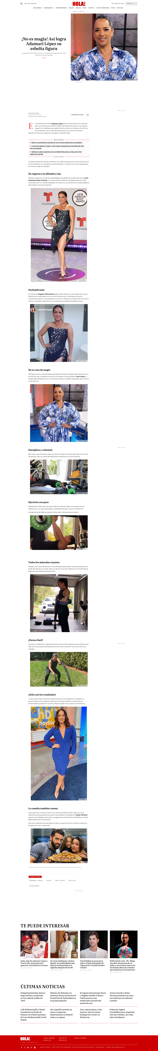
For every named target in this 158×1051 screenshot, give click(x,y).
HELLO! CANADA (80, 1038)
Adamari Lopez (36, 880)
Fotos (113, 8)
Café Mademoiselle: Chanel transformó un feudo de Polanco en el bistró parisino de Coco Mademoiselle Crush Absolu (33, 1014)
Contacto (100, 1047)
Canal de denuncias (115, 1047)
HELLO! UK (63, 1038)
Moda (84, 8)
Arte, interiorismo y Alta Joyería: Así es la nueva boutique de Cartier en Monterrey (91, 1013)
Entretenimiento (61, 8)
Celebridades (48, 8)
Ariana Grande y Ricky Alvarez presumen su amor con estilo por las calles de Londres (122, 996)
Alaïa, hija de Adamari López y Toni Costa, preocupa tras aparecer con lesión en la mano (34, 963)
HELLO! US (63, 1040)
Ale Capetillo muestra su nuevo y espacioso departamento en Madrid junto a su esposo (61, 1013)
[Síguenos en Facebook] (22, 1047)
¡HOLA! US (47, 1040)
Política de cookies (61, 1047)
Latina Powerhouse (102, 8)
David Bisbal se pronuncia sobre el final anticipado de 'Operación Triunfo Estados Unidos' (92, 964)
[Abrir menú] (21, 3)
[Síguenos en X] (25, 1047)
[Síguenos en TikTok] (35, 1047)
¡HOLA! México (37, 8)
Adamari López (57, 123)
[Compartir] (88, 115)
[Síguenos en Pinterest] (32, 1047)
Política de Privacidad (83, 1047)
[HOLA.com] (79, 4)
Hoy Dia (72, 880)
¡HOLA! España (49, 1038)
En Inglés (120, 8)
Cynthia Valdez (33, 113)
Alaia (49, 880)
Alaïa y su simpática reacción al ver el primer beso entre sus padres (56, 142)
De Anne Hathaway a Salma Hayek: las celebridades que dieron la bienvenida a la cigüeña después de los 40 (62, 964)
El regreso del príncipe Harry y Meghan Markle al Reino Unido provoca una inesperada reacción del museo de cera (93, 997)
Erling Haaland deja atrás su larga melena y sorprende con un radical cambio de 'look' (32, 996)
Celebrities (81, 11)
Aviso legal (45, 1047)
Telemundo (34, 886)
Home (74, 11)
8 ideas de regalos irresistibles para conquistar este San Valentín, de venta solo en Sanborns (122, 1013)
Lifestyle (91, 8)
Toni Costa (60, 880)
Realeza (71, 8)
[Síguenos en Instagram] (28, 1047)
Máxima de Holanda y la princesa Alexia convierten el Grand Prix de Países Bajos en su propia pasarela (63, 996)
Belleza (78, 8)
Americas (130, 3)
